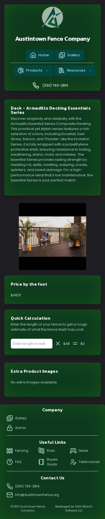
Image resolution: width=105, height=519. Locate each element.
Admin (20, 427)
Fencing (21, 450)
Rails (51, 450)
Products (34, 70)
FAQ (18, 462)
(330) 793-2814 (55, 85)
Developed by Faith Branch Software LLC (74, 509)
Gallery (73, 55)
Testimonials (89, 462)
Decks (83, 450)
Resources (76, 70)
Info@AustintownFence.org (37, 494)
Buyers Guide (52, 461)
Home (43, 55)
